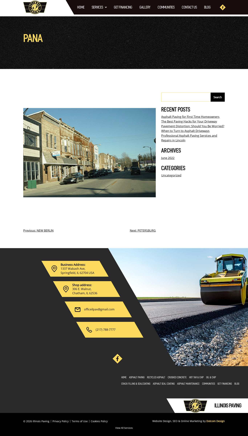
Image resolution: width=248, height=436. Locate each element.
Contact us (189, 7)
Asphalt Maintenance (188, 383)
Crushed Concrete (177, 377)
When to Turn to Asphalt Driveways (185, 131)
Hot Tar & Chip (196, 377)
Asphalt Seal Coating (164, 383)
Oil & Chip (211, 377)
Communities (166, 7)
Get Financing (123, 7)
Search (218, 97)
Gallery (144, 7)
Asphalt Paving (137, 377)
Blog (207, 7)
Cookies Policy (99, 421)
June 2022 (167, 158)
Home (80, 7)
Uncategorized (171, 175)
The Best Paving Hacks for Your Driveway (189, 121)
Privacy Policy (60, 421)
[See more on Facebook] (223, 7)
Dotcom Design (215, 421)
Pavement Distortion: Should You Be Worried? (192, 126)
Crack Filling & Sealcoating (135, 383)
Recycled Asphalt (156, 377)
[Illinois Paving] (35, 7)
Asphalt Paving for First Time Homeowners (190, 117)
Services (97, 7)
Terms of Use (80, 421)
